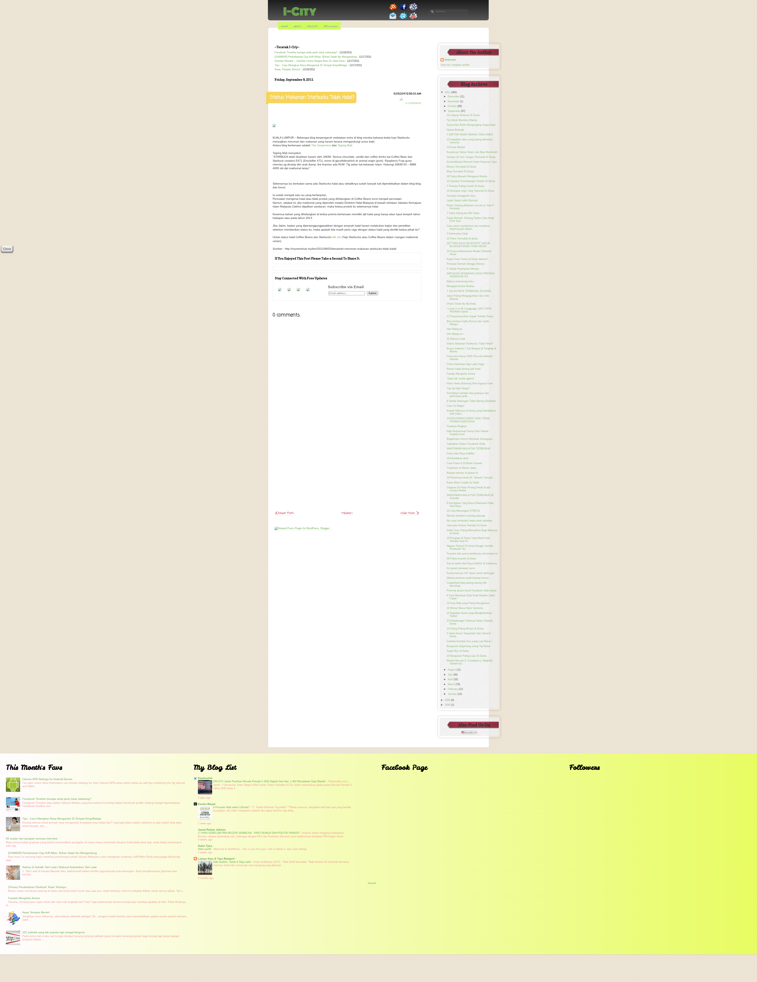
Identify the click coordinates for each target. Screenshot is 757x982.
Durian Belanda (455, 129)
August (452, 669)
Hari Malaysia (454, 329)
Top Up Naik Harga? (458, 388)
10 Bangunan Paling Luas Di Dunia (466, 656)
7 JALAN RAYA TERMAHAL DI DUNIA (469, 291)
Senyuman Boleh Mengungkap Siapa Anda (471, 125)
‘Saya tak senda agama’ (460, 378)
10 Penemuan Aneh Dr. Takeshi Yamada (470, 477)
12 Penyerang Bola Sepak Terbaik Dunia (470, 316)
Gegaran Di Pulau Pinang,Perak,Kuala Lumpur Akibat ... (468, 489)
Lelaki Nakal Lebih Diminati (462, 200)
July (450, 674)
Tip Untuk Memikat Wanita (462, 120)
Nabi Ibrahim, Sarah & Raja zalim (232, 861)
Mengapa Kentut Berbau (460, 286)
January (453, 694)
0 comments (413, 103)
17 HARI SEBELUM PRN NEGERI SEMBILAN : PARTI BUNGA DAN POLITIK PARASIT (249, 832)
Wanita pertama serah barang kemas (468, 578)
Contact (312, 26)
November (454, 101)
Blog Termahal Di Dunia (460, 171)
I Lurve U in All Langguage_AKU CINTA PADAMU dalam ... (469, 310)
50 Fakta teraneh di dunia (461, 558)
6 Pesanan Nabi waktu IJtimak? (231, 807)
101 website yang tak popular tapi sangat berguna (53, 932)
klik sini (336, 237)
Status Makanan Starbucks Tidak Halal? (470, 343)
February (453, 689)
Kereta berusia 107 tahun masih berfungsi (470, 573)
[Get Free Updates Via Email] (393, 19)
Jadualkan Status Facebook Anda (466, 444)
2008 (448, 704)
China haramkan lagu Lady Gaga (465, 364)
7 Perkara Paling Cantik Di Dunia (465, 186)
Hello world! (205, 849)
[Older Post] (409, 514)
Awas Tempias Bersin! (287, 69)
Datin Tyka (205, 845)
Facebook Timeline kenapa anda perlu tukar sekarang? (306, 52)
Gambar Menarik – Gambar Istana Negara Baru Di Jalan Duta (310, 61)
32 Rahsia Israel (456, 339)
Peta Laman (331, 26)
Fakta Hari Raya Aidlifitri (460, 453)
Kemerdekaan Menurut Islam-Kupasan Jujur (472, 161)
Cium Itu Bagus (455, 405)
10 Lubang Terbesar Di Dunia (463, 115)
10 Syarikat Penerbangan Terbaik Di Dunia (471, 181)
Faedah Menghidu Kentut (461, 373)
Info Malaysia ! (455, 334)
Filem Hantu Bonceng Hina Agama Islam (470, 383)
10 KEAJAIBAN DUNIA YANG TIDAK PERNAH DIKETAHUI (468, 420)
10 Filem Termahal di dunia (462, 238)
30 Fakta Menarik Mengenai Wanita (467, 176)
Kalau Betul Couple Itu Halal (463, 482)
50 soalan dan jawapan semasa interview (31, 838)
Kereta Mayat (206, 804)
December (454, 96)
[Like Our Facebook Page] (403, 10)
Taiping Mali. (345, 145)
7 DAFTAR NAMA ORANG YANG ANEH (470, 134)
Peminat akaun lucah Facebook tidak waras (472, 590)
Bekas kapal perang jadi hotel (463, 369)
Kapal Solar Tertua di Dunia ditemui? (467, 259)
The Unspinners (321, 145)
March (452, 684)
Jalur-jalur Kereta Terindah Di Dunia (467, 525)
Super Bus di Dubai (458, 651)
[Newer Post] (284, 514)
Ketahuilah (205, 778)
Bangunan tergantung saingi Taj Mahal (468, 646)
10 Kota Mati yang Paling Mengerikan (468, 603)
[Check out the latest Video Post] (413, 19)
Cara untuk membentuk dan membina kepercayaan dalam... (468, 227)
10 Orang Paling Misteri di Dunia (465, 628)
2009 (448, 700)
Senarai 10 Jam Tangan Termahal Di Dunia (471, 157)
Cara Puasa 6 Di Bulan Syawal (464, 463)
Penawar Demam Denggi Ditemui (465, 264)
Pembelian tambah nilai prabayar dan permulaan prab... (468, 395)
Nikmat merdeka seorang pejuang (466, 515)
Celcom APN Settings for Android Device (47, 779)
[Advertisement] (347, 445)
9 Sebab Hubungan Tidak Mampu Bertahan (471, 401)
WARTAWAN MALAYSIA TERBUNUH (468, 448)
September (454, 111)
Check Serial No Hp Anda (461, 303)
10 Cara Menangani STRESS (463, 510)
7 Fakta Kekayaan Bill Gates (463, 213)
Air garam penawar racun (461, 568)
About (297, 26)
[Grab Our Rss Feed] (393, 10)
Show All (372, 883)
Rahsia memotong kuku (460, 281)
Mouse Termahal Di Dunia (461, 166)
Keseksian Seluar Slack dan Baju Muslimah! (472, 152)
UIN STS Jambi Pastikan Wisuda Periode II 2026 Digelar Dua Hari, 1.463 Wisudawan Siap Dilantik (269, 781)
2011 (448, 92)
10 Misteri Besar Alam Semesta (465, 608)
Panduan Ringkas (457, 426)
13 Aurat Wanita (456, 147)
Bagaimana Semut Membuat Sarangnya (469, 439)
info (401, 99)
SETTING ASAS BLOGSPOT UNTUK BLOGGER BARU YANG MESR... (468, 245)
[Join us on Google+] (413, 10)
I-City (299, 11)
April (451, 679)
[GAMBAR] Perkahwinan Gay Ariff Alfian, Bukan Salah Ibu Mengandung (316, 56)
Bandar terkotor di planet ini (462, 473)
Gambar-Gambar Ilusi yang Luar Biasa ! (469, 641)
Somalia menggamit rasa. (461, 195)
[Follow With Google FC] (308, 290)
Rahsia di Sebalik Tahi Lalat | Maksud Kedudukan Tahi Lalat (59, 867)
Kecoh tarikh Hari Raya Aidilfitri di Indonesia (472, 563)
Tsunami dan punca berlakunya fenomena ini (472, 553)
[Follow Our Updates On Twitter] (403, 19)
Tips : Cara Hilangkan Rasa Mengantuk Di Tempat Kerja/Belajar (311, 65)
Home (284, 26)
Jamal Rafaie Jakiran (212, 829)
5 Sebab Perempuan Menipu (463, 268)
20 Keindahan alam (458, 458)
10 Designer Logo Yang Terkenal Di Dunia (470, 190)
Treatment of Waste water (461, 468)
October (453, 106)
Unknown (450, 59)
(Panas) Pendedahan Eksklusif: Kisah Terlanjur (37, 887)
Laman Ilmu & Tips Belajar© (216, 858)
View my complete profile (455, 65)
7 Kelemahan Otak (457, 233)
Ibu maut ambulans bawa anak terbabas (469, 520)
